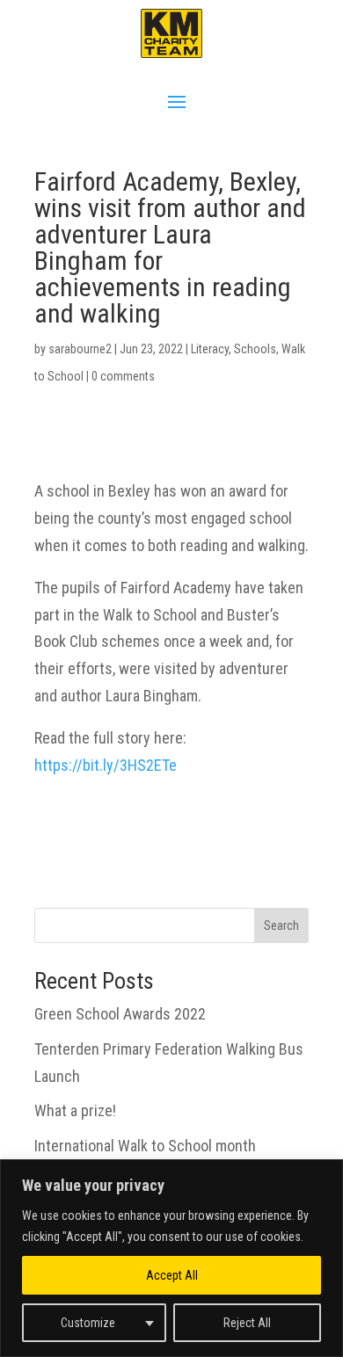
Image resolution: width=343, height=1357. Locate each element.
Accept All (172, 1275)
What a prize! (75, 1110)
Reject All (247, 1323)
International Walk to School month (145, 1145)
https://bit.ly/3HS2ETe (105, 765)
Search (281, 925)
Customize (88, 1323)
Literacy (210, 349)
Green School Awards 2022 (120, 1014)
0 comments (123, 376)
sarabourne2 (80, 349)
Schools (255, 349)
